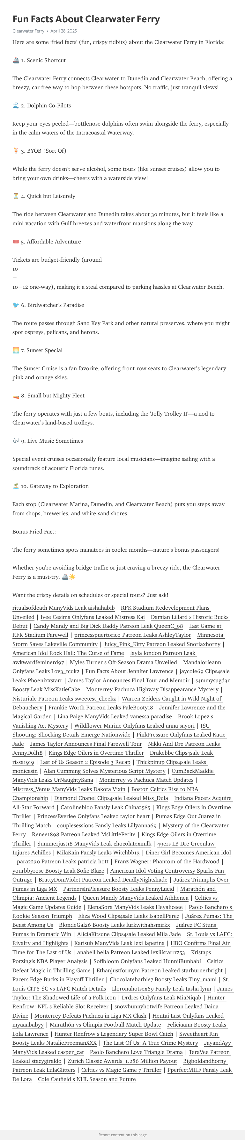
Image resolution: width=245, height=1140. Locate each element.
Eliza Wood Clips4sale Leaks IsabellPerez (128, 915)
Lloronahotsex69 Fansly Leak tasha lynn (161, 988)
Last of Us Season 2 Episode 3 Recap (85, 762)
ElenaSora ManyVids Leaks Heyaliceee (135, 907)
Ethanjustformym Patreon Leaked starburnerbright (160, 970)
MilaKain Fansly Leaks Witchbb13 (98, 852)
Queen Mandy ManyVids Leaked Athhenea (136, 897)
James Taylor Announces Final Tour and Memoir (128, 680)
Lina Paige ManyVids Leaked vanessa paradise (115, 716)
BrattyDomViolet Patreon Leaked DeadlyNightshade (103, 879)
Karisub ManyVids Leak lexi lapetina (119, 943)
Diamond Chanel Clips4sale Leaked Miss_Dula (111, 798)
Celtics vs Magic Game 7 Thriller (121, 1069)
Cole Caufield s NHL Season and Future (87, 1079)
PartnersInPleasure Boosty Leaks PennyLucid (118, 888)
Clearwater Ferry (28, 31)
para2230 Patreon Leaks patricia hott (62, 861)
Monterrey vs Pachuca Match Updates (146, 779)
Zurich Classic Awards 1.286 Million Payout (122, 1060)
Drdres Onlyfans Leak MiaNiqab (161, 997)
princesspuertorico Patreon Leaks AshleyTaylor (132, 634)
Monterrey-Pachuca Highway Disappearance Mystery (152, 689)
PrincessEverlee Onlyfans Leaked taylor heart (93, 816)
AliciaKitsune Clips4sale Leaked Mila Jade (129, 934)
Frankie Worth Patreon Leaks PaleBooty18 (100, 707)
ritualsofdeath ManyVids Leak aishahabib (63, 607)
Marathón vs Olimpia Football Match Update (105, 1024)
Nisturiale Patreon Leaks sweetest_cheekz (64, 698)
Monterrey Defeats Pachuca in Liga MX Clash (90, 1015)
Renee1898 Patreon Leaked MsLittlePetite (84, 834)
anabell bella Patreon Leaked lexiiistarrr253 (131, 952)
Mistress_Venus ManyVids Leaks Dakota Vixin (68, 789)
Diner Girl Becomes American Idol (188, 852)
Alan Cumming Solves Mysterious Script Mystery (105, 770)
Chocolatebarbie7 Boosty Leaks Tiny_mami (163, 979)
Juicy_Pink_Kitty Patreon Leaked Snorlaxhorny (162, 644)
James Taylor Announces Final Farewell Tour (86, 743)
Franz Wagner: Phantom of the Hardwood (167, 861)
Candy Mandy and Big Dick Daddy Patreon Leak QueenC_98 (108, 625)
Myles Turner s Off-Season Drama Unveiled (123, 662)
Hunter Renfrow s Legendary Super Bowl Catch (114, 1033)
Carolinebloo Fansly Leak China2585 (105, 807)
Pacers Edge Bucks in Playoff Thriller (58, 979)
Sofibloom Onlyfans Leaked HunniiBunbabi (147, 961)
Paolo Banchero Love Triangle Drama (136, 1052)
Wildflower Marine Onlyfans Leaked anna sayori (134, 725)
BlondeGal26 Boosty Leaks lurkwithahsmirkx (114, 924)
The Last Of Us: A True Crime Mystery (150, 1042)
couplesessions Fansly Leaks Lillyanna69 (107, 825)
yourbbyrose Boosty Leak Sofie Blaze (58, 870)
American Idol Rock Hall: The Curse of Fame (68, 653)
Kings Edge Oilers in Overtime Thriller (96, 752)
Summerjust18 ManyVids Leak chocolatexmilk (94, 843)
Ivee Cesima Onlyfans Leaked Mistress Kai (93, 617)
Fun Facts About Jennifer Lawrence (129, 671)
